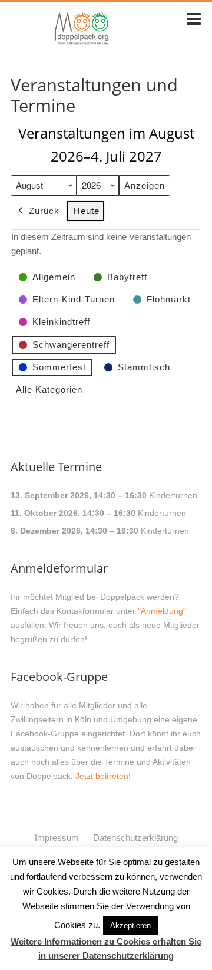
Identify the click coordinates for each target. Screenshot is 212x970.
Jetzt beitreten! (103, 776)
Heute (87, 211)
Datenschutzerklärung (135, 838)
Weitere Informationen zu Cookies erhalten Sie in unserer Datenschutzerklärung (106, 948)
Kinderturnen (173, 495)
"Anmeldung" (162, 611)
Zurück (44, 211)
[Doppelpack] (82, 43)
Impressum (57, 838)
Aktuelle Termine (56, 467)
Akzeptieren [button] (130, 925)
